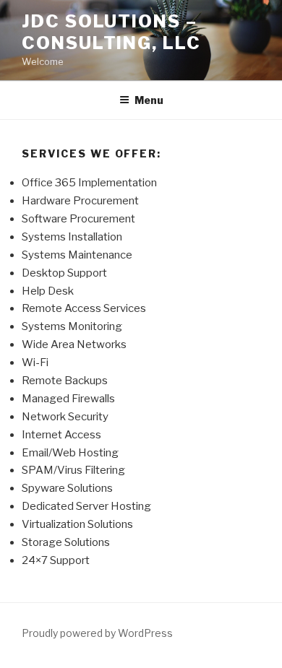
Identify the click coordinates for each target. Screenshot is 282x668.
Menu (148, 100)
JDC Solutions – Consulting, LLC (111, 32)
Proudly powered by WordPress (97, 633)
